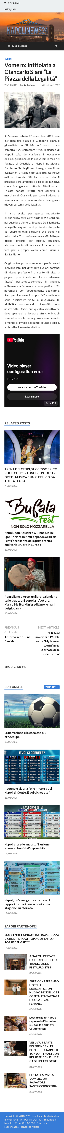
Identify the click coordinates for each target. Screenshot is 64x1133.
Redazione (29, 85)
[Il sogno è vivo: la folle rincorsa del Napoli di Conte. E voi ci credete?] (32, 784)
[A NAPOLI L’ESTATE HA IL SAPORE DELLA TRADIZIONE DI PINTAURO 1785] (15, 956)
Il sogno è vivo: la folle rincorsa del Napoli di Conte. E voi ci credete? (28, 790)
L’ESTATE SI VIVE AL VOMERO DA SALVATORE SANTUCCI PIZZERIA (43, 1080)
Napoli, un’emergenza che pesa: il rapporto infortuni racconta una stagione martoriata (27, 904)
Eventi (8, 59)
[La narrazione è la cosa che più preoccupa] (32, 728)
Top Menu (14, 3)
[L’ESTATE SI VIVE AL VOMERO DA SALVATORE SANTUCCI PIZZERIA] (15, 1075)
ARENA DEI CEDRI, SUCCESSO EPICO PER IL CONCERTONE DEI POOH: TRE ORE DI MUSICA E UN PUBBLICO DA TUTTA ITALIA (30, 475)
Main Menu (19, 46)
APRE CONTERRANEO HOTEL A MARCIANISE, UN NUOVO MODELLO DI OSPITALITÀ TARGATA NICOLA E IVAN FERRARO (44, 992)
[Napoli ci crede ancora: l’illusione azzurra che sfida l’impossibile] (32, 840)
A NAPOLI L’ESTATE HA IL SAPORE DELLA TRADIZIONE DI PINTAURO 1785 (43, 961)
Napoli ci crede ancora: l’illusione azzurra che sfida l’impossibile (27, 846)
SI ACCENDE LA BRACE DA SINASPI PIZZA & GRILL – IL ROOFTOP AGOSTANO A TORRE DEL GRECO (31, 938)
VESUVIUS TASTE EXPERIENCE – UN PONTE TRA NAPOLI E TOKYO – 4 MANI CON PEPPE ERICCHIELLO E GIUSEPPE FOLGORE (44, 1052)
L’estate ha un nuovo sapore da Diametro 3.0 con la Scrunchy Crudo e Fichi (42, 1023)
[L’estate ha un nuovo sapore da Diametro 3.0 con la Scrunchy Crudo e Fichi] (15, 1017)
